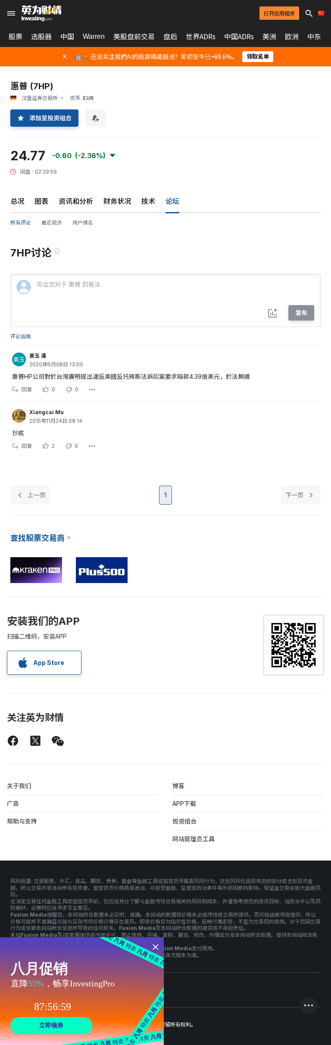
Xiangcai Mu (46, 412)
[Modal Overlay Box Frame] (82, 991)
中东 (314, 36)
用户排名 (82, 222)
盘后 (170, 36)
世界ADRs (200, 36)
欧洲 (292, 36)
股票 (15, 36)
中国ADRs (239, 36)
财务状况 (117, 201)
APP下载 (184, 803)
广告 (13, 803)
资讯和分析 (76, 201)
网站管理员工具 (193, 838)
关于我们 (19, 785)
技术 (148, 201)
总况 (17, 201)
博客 (178, 785)
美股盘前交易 (134, 36)
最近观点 (51, 222)
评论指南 (20, 336)
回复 (27, 389)
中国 (67, 36)
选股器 (41, 36)
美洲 (269, 36)
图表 (41, 201)
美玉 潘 (37, 355)
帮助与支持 (22, 821)
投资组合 (184, 821)
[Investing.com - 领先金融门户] (41, 13)
